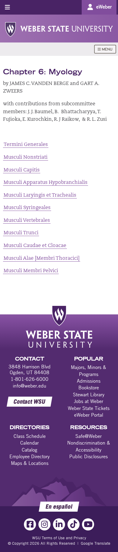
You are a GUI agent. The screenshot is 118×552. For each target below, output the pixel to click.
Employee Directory (29, 456)
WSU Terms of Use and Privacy (59, 537)
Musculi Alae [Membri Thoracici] (42, 258)
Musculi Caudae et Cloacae (35, 245)
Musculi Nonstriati (26, 157)
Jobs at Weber (88, 401)
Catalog (29, 450)
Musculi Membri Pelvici (31, 271)
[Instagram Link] (44, 524)
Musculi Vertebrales (27, 220)
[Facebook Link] (30, 524)
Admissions (88, 381)
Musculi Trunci (21, 233)
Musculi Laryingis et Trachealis (40, 195)
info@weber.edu (29, 386)
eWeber (104, 7)
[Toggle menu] (7, 7)
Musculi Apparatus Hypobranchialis (45, 182)
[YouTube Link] (88, 524)
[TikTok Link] (73, 524)
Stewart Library (88, 394)
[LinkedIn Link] (59, 524)
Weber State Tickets (89, 408)
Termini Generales (26, 144)
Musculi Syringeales (27, 207)
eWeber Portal (88, 415)
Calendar (29, 443)
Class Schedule (30, 436)
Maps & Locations (29, 463)
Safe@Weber (88, 436)
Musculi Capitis (22, 170)
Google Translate (95, 543)
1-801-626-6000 (29, 379)
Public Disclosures (88, 456)
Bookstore (88, 387)
